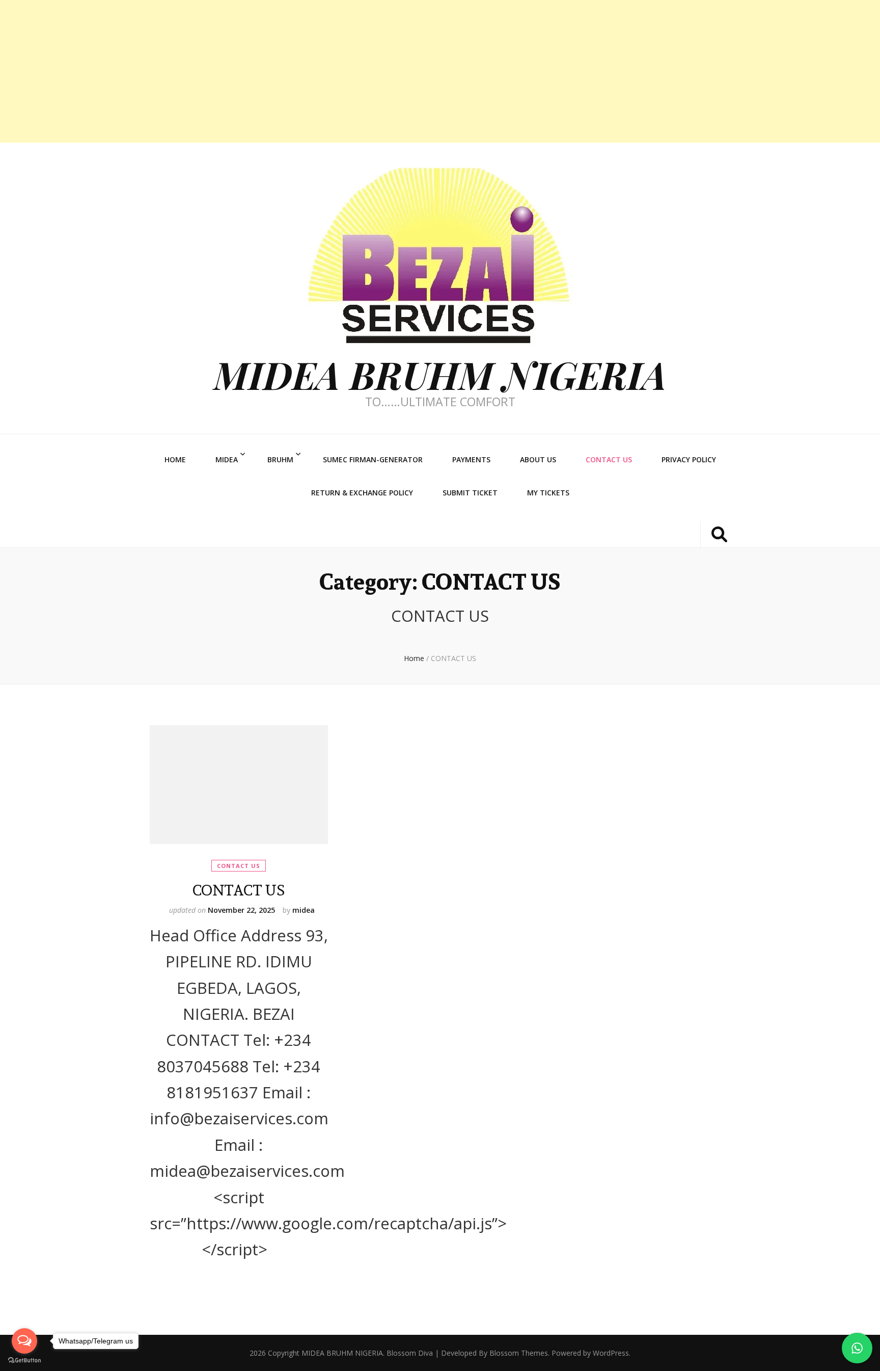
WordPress (611, 1353)
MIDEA (226, 459)
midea (303, 910)
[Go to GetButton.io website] (24, 1360)
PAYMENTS (471, 459)
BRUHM (280, 459)
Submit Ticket (470, 492)
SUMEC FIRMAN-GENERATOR (373, 459)
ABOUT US (538, 459)
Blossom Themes (518, 1353)
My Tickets (548, 492)
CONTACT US (609, 459)
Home (175, 459)
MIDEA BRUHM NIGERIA (440, 374)
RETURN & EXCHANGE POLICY (362, 492)
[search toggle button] (719, 534)
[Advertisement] (305, 71)
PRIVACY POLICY (689, 459)
